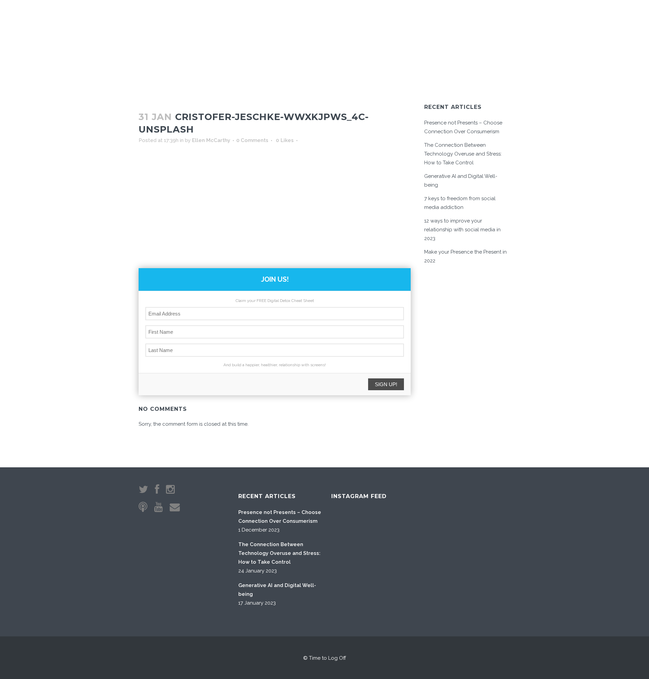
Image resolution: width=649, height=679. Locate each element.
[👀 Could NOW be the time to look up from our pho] (416, 528)
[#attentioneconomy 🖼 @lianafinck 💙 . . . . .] (347, 597)
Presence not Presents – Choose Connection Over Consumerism (279, 516)
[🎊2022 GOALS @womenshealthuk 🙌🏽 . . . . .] (416, 597)
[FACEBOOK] (485, 17)
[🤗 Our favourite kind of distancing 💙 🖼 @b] (381, 528)
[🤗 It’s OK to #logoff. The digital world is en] (381, 562)
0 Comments (252, 140)
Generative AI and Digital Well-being (277, 589)
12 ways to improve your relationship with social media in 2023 (462, 229)
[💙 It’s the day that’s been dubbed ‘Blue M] (381, 597)
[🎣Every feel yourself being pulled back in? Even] (347, 528)
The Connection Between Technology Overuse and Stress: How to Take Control (463, 154)
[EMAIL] (467, 17)
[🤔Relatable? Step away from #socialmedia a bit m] (416, 562)
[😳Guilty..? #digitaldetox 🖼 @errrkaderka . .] (347, 562)
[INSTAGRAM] (477, 17)
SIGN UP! (386, 384)
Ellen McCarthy (211, 140)
